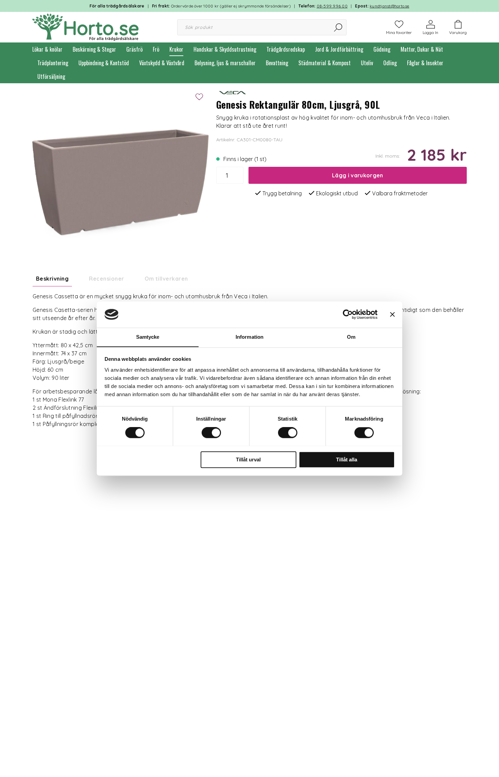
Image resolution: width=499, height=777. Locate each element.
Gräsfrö (134, 49)
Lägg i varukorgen (357, 175)
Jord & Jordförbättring (339, 49)
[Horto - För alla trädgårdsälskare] (85, 26)
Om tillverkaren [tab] (166, 278)
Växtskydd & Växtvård (161, 63)
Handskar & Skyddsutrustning (224, 49)
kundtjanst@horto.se (389, 5)
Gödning (381, 49)
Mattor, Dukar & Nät (422, 49)
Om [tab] (351, 337)
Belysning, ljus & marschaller (225, 63)
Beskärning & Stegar (94, 49)
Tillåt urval (248, 459)
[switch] (211, 432)
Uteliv (367, 63)
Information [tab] (249, 337)
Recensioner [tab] (106, 278)
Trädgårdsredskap (285, 49)
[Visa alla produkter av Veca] (233, 91)
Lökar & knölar (47, 49)
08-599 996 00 (332, 5)
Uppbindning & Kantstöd (103, 63)
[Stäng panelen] (392, 314)
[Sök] (339, 27)
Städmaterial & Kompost (324, 63)
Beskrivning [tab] (52, 278)
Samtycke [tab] (148, 337)
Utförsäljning (51, 76)
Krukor (176, 49)
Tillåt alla (346, 459)
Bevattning (277, 63)
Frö (156, 49)
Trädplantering (52, 63)
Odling (390, 63)
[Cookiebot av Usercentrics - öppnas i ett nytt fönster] (347, 314)
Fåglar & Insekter (425, 63)
